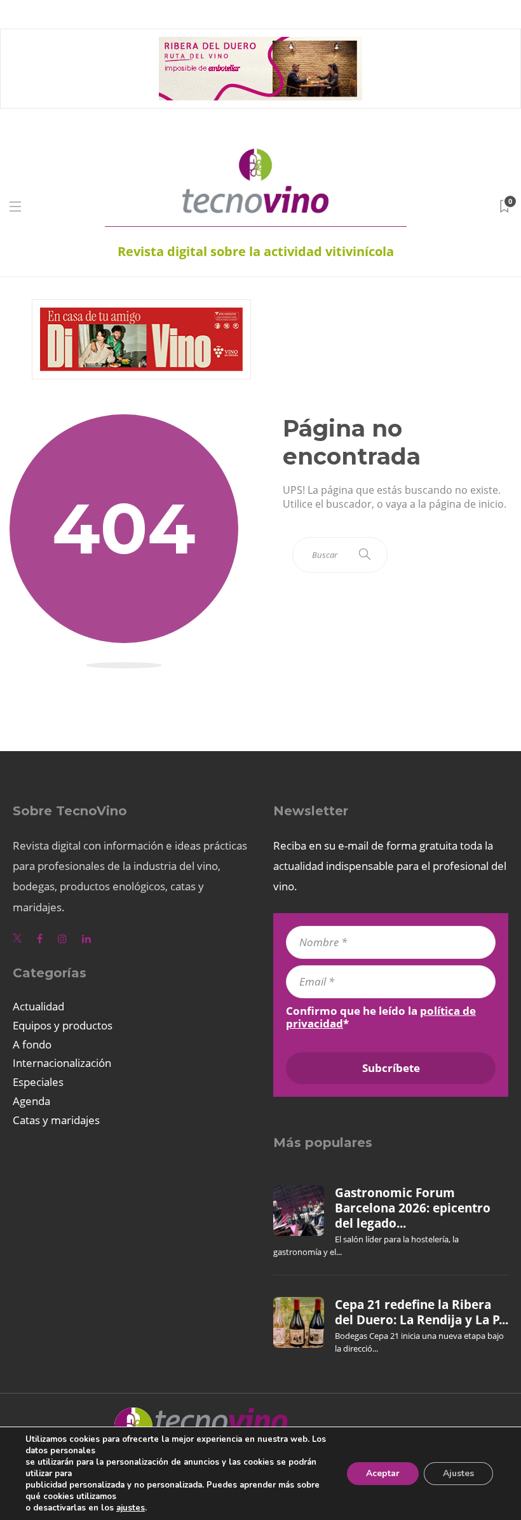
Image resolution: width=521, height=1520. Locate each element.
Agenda (31, 1101)
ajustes (130, 1508)
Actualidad (38, 1006)
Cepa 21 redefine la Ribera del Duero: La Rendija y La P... (421, 1312)
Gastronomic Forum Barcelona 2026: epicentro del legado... (413, 1208)
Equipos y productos (62, 1025)
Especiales (38, 1082)
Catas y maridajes (56, 1120)
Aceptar (383, 1473)
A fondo (32, 1044)
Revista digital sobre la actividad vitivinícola (256, 251)
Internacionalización (62, 1062)
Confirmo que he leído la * (381, 1017)
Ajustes (458, 1473)
